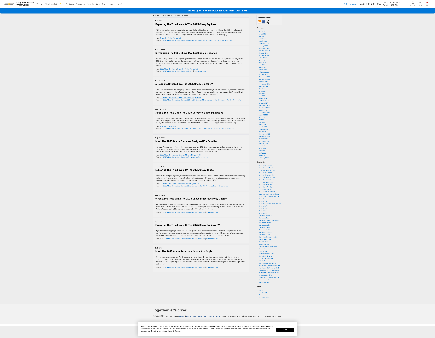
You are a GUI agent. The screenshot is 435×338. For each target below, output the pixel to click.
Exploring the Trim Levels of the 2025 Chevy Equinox (185, 24)
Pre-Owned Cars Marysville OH (269, 265)
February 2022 (264, 158)
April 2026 (262, 39)
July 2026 (262, 31)
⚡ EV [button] (61, 4)
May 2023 (262, 122)
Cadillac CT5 (263, 201)
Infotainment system (266, 258)
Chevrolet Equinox (212, 40)
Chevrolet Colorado (265, 218)
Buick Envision (264, 199)
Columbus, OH (186, 128)
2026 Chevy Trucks (265, 187)
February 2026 (264, 43)
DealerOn (182, 316)
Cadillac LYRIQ (263, 206)
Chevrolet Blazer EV (188, 100)
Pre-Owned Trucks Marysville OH (270, 270)
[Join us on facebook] (263, 21)
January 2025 (263, 74)
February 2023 (264, 129)
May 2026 (262, 36)
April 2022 (262, 153)
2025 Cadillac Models (266, 175)
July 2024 (262, 89)
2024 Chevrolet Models (267, 170)
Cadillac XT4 (263, 208)
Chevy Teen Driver (265, 239)
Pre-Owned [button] (70, 4)
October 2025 (263, 53)
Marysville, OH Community (268, 263)
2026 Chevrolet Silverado (267, 180)
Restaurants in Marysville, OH (269, 273)
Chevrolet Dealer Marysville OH (171, 38)
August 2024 (263, 86)
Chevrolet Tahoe (212, 186)
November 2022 (264, 136)
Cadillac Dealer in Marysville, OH (270, 204)
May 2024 (262, 93)
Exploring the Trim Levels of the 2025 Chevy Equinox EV (187, 225)
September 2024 (265, 84)
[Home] (37, 4)
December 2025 (264, 48)
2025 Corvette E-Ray (168, 126)
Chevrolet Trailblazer (266, 230)
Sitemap (188, 316)
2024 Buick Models (265, 165)
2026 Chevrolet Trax (266, 182)
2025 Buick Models (265, 173)
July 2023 (262, 117)
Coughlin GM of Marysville (268, 246)
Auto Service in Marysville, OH (269, 194)
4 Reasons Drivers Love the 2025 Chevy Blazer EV (184, 84)
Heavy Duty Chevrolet (266, 256)
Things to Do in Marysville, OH (269, 277)
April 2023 (262, 124)
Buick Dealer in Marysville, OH (269, 196)
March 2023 (263, 127)
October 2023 (263, 110)
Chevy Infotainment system (268, 237)
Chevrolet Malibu (187, 71)
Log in (261, 290)
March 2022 (263, 155)
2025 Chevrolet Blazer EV (169, 98)
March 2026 (263, 41)
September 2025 (265, 55)
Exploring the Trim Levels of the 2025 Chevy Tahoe (184, 170)
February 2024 (264, 101)
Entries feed (263, 292)
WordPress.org (264, 297)
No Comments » (226, 40)
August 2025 (263, 58)
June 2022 (262, 148)
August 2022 (263, 143)
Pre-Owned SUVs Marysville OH (269, 268)
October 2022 (263, 139)
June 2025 (262, 62)
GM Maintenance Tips (266, 254)
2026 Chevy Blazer (265, 184)
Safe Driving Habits (265, 275)
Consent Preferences (214, 316)
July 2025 (262, 60)
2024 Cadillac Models (266, 168)
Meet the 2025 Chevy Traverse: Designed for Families (186, 141)
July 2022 (262, 146)
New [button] (41, 4)
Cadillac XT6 (263, 213)
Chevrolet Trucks (265, 234)
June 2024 (262, 91)
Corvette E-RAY (197, 128)
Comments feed (264, 295)
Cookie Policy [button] (260, 328)
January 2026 (263, 46)
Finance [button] (112, 4)
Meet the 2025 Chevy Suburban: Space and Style (183, 251)
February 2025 (264, 72)
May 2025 (262, 65)
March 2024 (263, 98)
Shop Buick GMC (51, 4)
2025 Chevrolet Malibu (168, 69)
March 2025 (263, 70)
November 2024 (264, 79)
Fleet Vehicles (263, 251)
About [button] (120, 4)
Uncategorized (264, 282)
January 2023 (263, 131)
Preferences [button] (176, 331)
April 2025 (262, 67)
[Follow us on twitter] (267, 21)
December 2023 (264, 105)
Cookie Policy (202, 316)
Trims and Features (265, 280)
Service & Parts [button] (101, 4)
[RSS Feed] (259, 21)
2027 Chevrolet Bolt (265, 189)
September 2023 (265, 112)
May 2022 (262, 151)
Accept (285, 330)
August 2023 (263, 115)
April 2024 (262, 96)
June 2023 (262, 120)
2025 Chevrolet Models (171, 40)
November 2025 (264, 50)
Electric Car (225, 100)
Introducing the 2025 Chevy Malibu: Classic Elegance (186, 53)
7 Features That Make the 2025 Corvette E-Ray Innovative (189, 113)
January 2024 (263, 103)
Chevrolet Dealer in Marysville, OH (193, 40)
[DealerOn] (158, 316)
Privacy (194, 316)
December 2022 (264, 134)
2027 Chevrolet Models (267, 192)
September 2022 (265, 141)
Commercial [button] (80, 4)
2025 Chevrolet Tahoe (168, 184)
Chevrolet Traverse (188, 157)
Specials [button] (90, 4)
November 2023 (264, 108)
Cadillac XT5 (263, 211)
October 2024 (263, 81)
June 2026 (262, 34)
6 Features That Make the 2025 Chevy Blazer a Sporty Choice (191, 199)
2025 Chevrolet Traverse (169, 155)
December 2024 (264, 77)
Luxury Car (217, 128)
